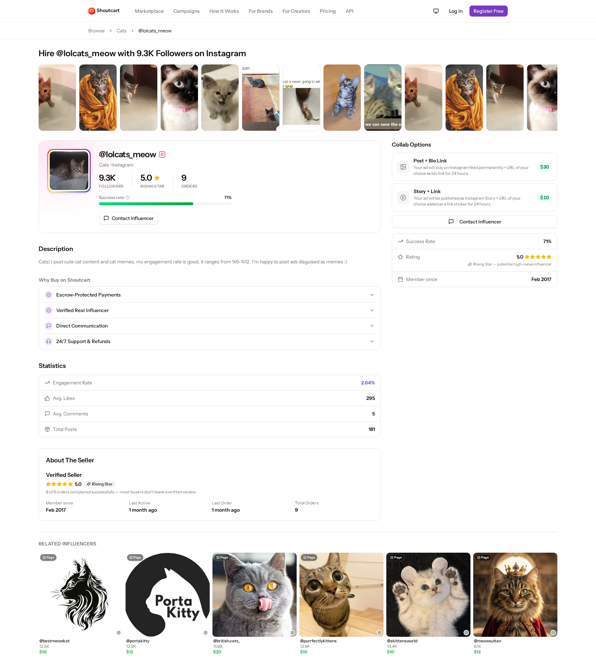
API (350, 11)
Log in (456, 11)
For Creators (296, 11)
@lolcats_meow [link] (155, 31)
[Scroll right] (550, 98)
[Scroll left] (45, 98)
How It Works (224, 11)
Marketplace (149, 11)
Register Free (489, 11)
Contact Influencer (132, 218)
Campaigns (186, 11)
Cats (122, 31)
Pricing (328, 11)
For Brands (261, 11)
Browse (96, 31)
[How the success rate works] (128, 197)
